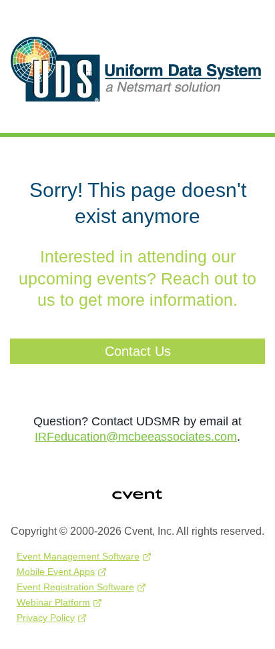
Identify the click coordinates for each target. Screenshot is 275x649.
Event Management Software (78, 556)
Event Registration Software (75, 587)
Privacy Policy (46, 617)
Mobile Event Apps (56, 571)
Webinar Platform (53, 602)
